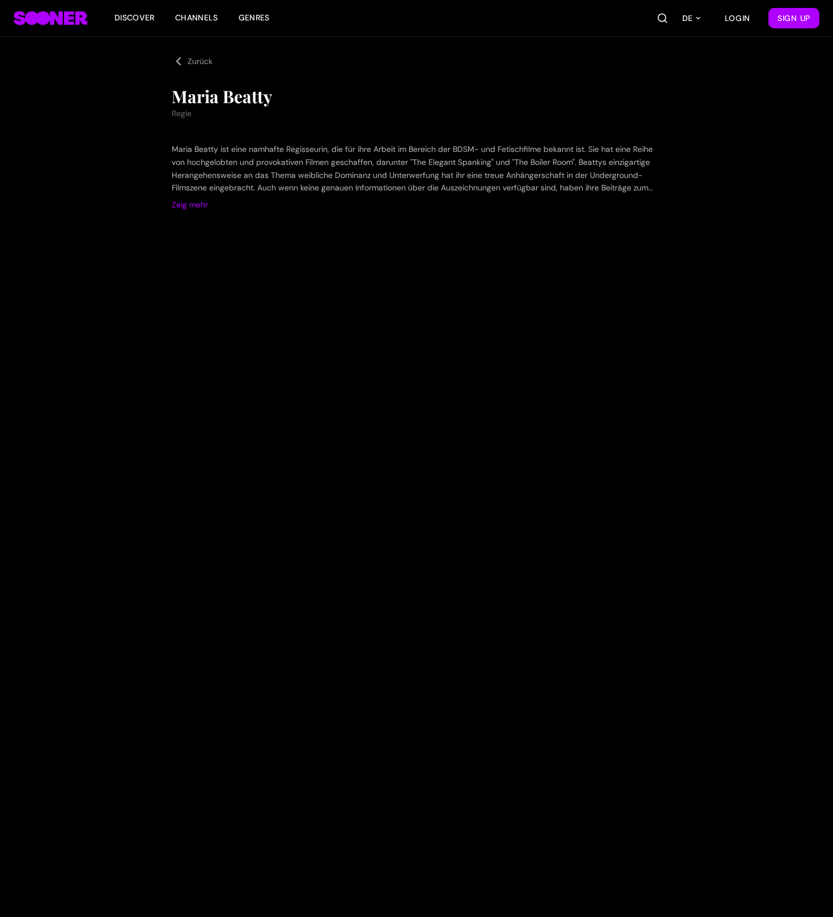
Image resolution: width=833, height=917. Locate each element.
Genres (254, 17)
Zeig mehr (190, 204)
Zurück (200, 61)
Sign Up (793, 18)
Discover (134, 17)
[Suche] (662, 18)
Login (738, 18)
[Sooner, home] (50, 18)
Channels (196, 17)
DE (687, 18)
